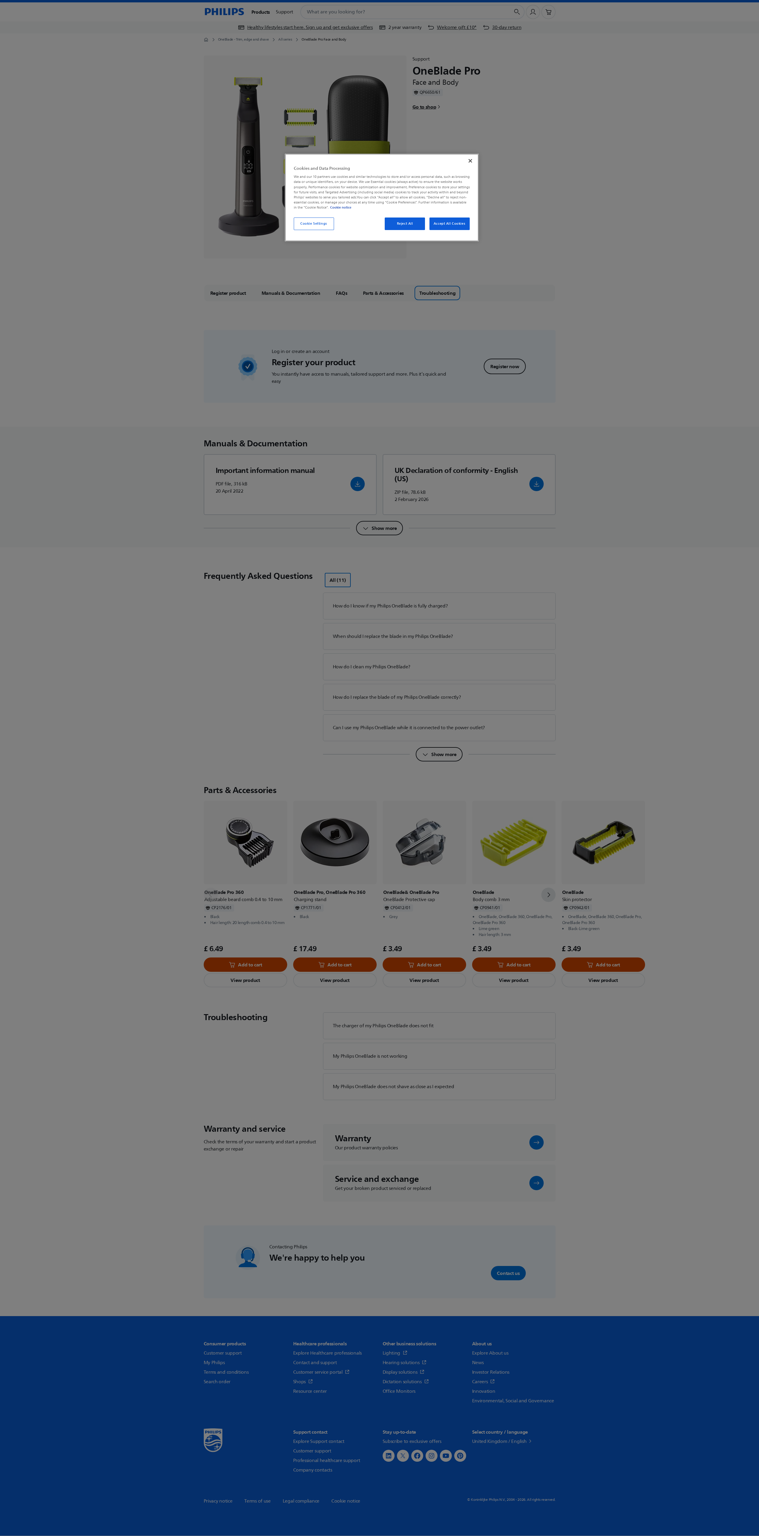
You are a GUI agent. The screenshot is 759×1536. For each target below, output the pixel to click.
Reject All (405, 223)
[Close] (470, 160)
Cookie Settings (313, 223)
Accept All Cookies (449, 223)
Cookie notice (340, 207)
